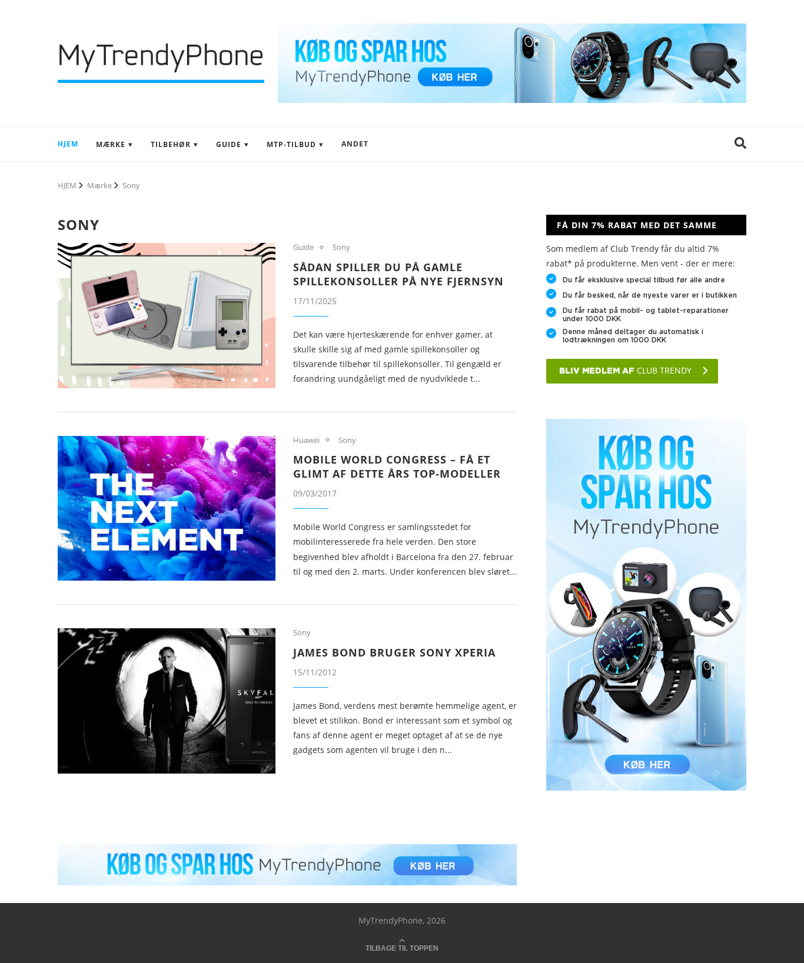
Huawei (306, 440)
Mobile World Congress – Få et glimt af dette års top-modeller (397, 466)
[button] (740, 144)
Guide (228, 144)
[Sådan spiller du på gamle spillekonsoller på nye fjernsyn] (166, 315)
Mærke (110, 144)
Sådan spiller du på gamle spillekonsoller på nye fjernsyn (398, 274)
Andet (354, 144)
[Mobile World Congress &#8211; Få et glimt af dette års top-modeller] (166, 508)
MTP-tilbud (291, 144)
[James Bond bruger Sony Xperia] (166, 701)
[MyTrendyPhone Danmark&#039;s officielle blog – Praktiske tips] (512, 29)
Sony (341, 247)
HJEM (68, 144)
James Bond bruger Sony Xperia (394, 652)
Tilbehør (171, 144)
